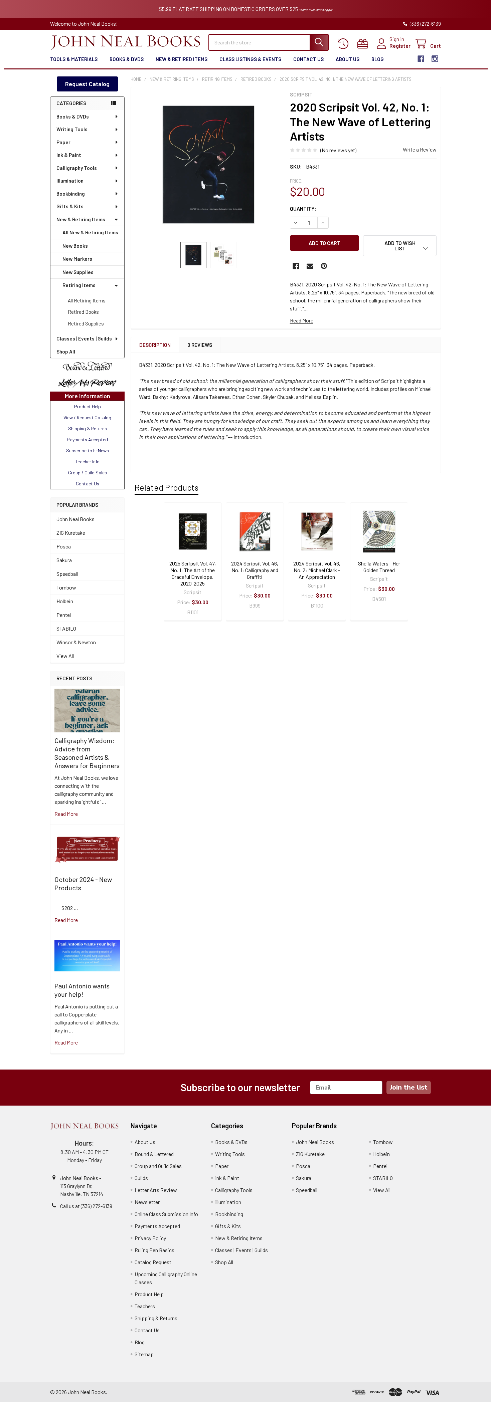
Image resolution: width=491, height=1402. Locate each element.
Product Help (149, 1294)
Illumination (70, 181)
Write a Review (420, 149)
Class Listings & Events (250, 59)
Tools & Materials (74, 59)
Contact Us (308, 59)
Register (400, 45)
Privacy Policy (150, 1238)
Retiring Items (79, 285)
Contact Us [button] (87, 483)
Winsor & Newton (76, 642)
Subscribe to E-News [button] (87, 450)
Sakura (64, 560)
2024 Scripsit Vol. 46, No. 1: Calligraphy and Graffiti (254, 570)
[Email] (310, 266)
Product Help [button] (87, 406)
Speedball (67, 573)
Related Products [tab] (166, 487)
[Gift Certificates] (364, 44)
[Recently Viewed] (344, 44)
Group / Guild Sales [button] (87, 472)
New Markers (77, 259)
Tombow (66, 587)
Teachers (145, 1306)
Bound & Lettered (154, 1154)
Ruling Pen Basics (154, 1250)
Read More (301, 320)
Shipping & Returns (156, 1318)
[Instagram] (435, 59)
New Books (75, 246)
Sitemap (144, 1354)
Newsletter (147, 1202)
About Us (347, 59)
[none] (208, 164)
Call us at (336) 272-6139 (86, 1206)
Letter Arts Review (156, 1190)
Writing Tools (72, 129)
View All (65, 656)
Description (155, 345)
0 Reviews (199, 345)
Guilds (141, 1178)
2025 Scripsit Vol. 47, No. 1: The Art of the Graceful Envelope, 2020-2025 (192, 573)
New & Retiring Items (80, 219)
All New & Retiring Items (90, 232)
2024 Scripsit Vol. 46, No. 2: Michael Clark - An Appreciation (316, 570)
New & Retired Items (181, 59)
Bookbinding (70, 194)
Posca (63, 546)
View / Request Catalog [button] (87, 417)
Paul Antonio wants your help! (82, 990)
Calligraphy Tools (76, 168)
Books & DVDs (127, 59)
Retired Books (83, 312)
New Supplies (78, 272)
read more (66, 813)
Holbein (64, 601)
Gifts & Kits (70, 206)
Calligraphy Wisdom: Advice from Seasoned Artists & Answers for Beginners (87, 752)
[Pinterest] (324, 266)
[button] (87, 367)
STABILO (66, 628)
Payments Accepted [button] (87, 439)
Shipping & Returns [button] (87, 428)
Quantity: (303, 208)
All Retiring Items (87, 300)
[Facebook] (421, 59)
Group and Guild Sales (158, 1166)
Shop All (65, 351)
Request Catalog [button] (87, 83)
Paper (63, 142)
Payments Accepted (157, 1226)
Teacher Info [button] (87, 461)
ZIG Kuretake (70, 532)
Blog (377, 59)
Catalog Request (153, 1262)
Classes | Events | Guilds (84, 338)
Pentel (63, 615)
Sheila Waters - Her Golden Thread (379, 566)
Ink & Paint (68, 155)
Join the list (409, 1087)
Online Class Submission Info (166, 1214)
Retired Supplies (86, 323)
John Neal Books (75, 519)
